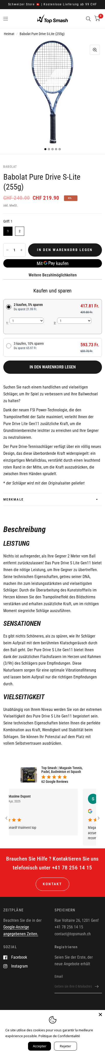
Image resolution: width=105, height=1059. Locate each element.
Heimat (9, 34)
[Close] (100, 1014)
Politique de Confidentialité (59, 1036)
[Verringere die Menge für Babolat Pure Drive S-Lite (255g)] (7, 250)
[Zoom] (95, 50)
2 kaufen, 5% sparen (28, 307)
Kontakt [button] (52, 884)
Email (59, 976)
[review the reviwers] (84, 812)
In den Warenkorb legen (53, 367)
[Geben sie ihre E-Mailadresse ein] (97, 986)
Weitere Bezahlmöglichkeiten (53, 275)
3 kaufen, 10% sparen (29, 345)
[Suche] (88, 18)
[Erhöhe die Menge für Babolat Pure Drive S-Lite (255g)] (21, 250)
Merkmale (13, 499)
